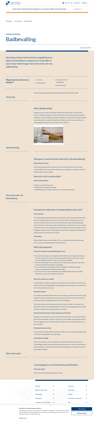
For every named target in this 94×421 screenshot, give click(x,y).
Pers (69, 402)
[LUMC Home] (13, 3)
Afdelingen (9, 21)
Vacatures (71, 386)
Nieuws (70, 394)
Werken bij (71, 390)
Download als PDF (85, 48)
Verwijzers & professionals (42, 402)
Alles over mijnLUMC (41, 390)
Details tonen (22, 418)
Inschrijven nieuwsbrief (75, 398)
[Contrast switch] (63, 2)
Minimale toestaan (81, 413)
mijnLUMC (77, 3)
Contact (37, 386)
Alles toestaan (81, 409)
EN (69, 3)
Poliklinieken (38, 394)
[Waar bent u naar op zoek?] (72, 2)
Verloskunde (18, 21)
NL (66, 3)
